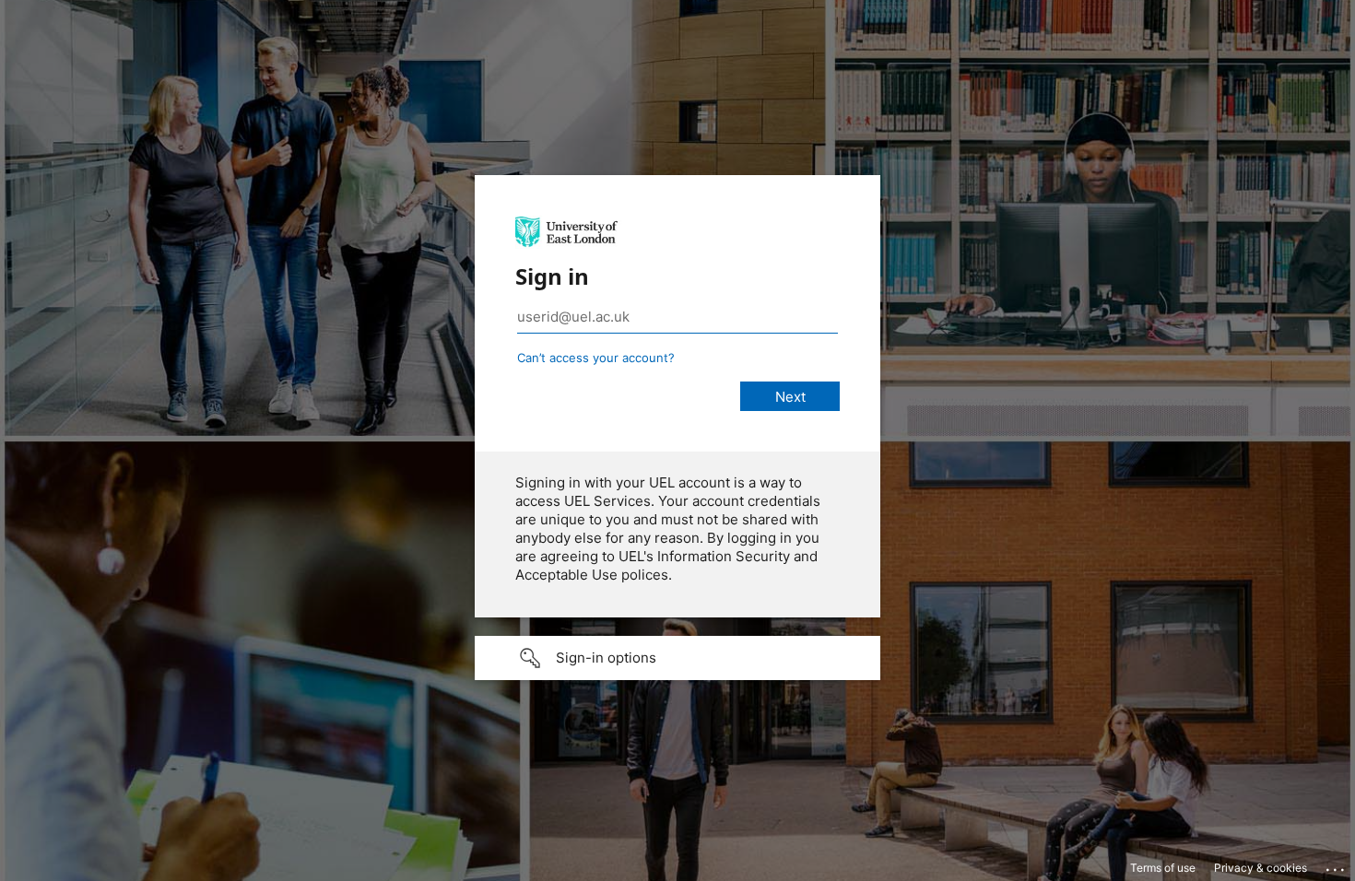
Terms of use (1163, 868)
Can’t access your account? (596, 357)
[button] (677, 658)
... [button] (1337, 865)
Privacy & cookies (1260, 868)
